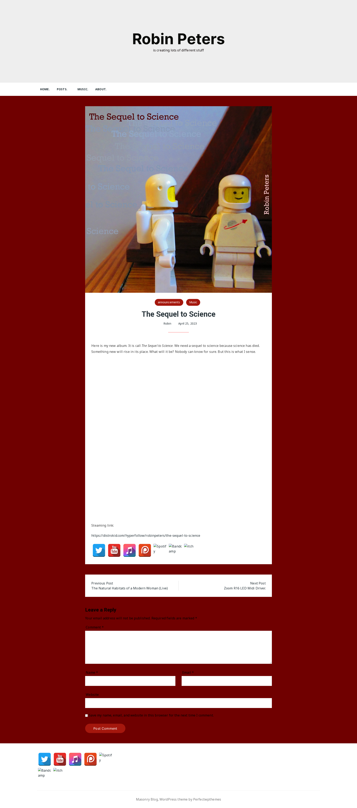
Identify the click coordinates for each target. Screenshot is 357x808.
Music (193, 302)
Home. (45, 89)
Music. (82, 89)
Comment (95, 627)
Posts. (62, 89)
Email (188, 672)
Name (92, 672)
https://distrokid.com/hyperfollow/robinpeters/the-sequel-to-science (145, 535)
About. (100, 89)
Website (92, 694)
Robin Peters (178, 39)
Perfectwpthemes (207, 799)
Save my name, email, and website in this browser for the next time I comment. (151, 715)
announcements (169, 302)
